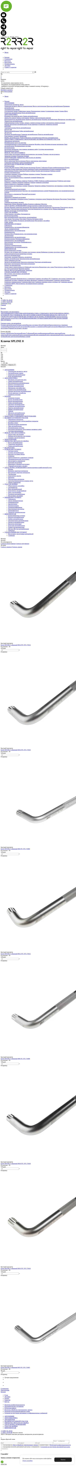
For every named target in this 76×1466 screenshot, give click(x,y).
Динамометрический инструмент (17, 326)
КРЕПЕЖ (27, 313)
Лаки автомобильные (15, 426)
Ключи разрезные (13, 335)
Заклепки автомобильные (16, 404)
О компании (5, 1388)
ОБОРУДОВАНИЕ (43, 315)
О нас (6, 1395)
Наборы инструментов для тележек (19, 436)
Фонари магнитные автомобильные (19, 391)
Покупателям (5, 1390)
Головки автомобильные (8, 325)
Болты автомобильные (15, 399)
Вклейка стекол (13, 423)
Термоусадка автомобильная (17, 389)
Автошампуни (12, 487)
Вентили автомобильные (16, 517)
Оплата (6, 1398)
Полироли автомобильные (16, 494)
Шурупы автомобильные (16, 414)
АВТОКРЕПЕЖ (9, 1419)
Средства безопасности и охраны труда (20, 481)
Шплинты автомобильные (16, 413)
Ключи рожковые (39, 335)
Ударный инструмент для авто (17, 328)
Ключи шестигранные (13, 336)
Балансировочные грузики (16, 515)
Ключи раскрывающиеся (26, 335)
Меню (6, 52)
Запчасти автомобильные (16, 522)
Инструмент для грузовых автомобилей (20, 534)
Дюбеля (10, 411)
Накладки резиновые (15, 524)
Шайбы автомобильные (15, 409)
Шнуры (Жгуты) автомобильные (18, 529)
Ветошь (10, 469)
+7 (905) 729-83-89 (6, 302)
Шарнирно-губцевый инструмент (19, 464)
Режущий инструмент (52, 326)
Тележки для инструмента (16, 438)
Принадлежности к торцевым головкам (20, 457)
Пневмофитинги (13, 510)
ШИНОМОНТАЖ (50, 318)
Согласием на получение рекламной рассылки (55, 1447)
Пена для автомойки (14, 492)
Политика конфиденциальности (14, 1405)
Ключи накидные (55, 333)
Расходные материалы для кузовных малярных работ (25, 429)
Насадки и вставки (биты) (34, 325)
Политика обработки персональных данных (18, 1410)
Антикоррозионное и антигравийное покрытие (23, 421)
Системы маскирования (15, 431)
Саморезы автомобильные (16, 406)
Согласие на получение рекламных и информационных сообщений (25, 1413)
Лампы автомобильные (15, 381)
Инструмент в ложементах (36, 326)
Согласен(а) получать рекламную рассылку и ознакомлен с (36, 1447)
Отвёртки (46, 325)
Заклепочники (12, 504)
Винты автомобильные (15, 401)
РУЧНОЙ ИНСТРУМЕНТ (25, 316)
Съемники (11, 535)
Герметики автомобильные (16, 375)
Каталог (3, 1392)
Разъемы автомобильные (16, 386)
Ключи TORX (5, 333)
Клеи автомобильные (15, 376)
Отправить (4, 1448)
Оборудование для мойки (16, 486)
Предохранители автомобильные (18, 383)
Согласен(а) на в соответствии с (37, 1445)
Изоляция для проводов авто (17, 379)
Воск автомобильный (15, 489)
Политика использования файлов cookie (17, 1411)
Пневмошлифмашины (15, 507)
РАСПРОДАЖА (12, 316)
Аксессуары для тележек (16, 434)
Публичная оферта (10, 1408)
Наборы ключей (25, 336)
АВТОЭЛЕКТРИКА (17, 313)
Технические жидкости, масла (17, 371)
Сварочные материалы (15, 444)
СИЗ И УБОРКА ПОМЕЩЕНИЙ (15, 1424)
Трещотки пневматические (16, 512)
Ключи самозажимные (52, 335)
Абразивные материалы (15, 419)
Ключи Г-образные (27, 333)
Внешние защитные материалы (18, 471)
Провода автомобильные (16, 384)
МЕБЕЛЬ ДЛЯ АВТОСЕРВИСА (26, 315)
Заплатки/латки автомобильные (18, 520)
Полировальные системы (16, 428)
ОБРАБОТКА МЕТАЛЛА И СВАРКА (16, 1423)
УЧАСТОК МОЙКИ (20, 318)
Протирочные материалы (16, 479)
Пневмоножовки (13, 505)
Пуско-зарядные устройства (17, 393)
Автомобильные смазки (15, 373)
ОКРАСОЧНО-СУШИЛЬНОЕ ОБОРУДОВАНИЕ (45, 313)
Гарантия (7, 1400)
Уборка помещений (14, 482)
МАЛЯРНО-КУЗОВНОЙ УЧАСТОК (16, 1421)
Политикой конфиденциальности (60, 1445)
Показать (4, 365)
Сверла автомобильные (15, 446)
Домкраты (11, 530)
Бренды (6, 1401)
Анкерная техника (14, 398)
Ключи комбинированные (41, 333)
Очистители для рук (14, 476)
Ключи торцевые (64, 335)
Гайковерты (12, 499)
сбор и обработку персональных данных (25, 1445)
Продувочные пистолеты (16, 509)
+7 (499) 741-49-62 (6, 300)
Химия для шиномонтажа (16, 527)
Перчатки (11, 477)
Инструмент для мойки (15, 496)
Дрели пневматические (15, 500)
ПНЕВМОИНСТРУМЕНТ (35, 318)
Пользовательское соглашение (14, 1406)
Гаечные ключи (21, 325)
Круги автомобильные (15, 442)
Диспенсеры (12, 474)
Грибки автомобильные (15, 519)
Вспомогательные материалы (17, 424)
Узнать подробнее (28, 1460)
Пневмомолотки (13, 502)
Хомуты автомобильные (16, 408)
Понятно (63, 1459)
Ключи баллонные (15, 333)
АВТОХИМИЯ (5, 313)
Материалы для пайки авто (16, 388)
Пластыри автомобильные (16, 525)
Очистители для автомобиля (17, 491)
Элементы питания (14, 394)
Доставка (7, 1396)
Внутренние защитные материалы (19, 472)
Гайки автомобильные (15, 403)
